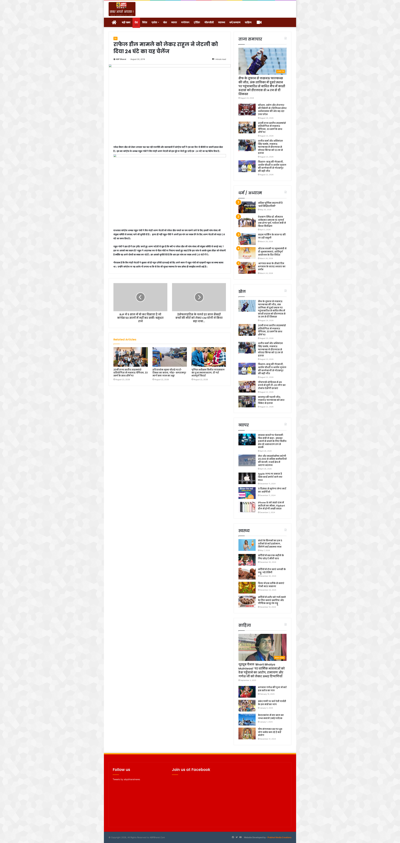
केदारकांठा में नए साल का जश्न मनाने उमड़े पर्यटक (271, 717)
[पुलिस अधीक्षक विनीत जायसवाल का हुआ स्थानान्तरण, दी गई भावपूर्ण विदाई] (209, 357)
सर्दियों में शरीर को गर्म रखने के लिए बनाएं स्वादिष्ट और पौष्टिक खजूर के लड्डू (272, 600)
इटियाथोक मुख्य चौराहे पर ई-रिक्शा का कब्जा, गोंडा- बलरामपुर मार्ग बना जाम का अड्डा (169, 372)
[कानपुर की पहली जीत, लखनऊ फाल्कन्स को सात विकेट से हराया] (247, 401)
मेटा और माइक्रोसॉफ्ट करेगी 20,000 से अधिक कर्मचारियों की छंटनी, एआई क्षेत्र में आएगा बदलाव (272, 460)
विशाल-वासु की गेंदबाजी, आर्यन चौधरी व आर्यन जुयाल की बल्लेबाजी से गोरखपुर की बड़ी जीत (272, 166)
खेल (165, 22)
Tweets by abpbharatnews (126, 779)
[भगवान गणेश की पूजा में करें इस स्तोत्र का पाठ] (247, 692)
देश (136, 22)
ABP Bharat (121, 59)
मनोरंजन (185, 22)
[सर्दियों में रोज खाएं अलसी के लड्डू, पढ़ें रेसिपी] (247, 574)
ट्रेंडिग (197, 22)
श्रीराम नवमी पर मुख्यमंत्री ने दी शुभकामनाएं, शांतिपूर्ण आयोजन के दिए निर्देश (272, 251)
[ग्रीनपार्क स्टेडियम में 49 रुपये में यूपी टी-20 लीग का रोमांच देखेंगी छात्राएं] (247, 387)
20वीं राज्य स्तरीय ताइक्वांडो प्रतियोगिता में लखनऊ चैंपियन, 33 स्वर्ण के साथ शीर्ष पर (130, 372)
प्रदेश (154, 22)
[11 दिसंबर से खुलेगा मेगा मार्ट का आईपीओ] (247, 493)
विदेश (144, 22)
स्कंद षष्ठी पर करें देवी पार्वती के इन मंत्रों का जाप (272, 703)
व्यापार (174, 22)
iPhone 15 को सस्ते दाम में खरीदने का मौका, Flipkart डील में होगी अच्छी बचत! (271, 505)
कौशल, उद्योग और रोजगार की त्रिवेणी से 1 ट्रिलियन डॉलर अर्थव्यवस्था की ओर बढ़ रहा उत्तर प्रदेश (272, 109)
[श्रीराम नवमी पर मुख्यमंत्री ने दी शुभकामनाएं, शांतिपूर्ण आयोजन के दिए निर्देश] (247, 253)
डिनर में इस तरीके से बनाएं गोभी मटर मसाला (271, 585)
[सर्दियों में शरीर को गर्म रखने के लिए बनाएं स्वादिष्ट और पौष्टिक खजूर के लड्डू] (247, 601)
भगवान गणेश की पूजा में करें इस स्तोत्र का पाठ (272, 689)
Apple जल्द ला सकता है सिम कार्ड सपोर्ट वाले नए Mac (270, 476)
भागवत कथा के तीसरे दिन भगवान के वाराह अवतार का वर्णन (271, 266)
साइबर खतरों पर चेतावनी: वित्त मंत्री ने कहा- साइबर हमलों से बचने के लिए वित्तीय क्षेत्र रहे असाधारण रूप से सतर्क (272, 441)
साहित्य (248, 22)
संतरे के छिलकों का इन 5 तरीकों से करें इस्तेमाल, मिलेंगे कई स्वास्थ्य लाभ (270, 543)
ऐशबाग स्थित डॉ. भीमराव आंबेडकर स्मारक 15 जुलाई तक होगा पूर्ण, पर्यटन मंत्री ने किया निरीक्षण (272, 221)
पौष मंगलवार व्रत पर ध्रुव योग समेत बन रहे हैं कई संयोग (270, 732)
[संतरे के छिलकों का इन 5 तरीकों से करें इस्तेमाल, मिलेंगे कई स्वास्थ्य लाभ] (247, 545)
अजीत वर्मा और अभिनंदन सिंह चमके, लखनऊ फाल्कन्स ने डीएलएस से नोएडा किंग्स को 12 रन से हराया (270, 147)
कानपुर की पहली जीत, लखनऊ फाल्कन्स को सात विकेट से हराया (271, 400)
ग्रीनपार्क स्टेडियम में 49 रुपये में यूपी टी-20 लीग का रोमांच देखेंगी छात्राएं (272, 385)
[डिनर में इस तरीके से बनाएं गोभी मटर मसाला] (247, 588)
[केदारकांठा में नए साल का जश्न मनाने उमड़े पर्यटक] (247, 719)
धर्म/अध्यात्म (234, 22)
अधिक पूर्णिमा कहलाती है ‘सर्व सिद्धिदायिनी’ (270, 204)
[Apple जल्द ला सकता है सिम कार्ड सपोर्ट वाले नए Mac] (247, 478)
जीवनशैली (209, 22)
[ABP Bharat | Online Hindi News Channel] (122, 9)
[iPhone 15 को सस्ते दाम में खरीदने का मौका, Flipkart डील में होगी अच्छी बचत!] (247, 507)
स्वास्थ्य (221, 22)
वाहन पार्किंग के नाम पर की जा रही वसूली (272, 236)
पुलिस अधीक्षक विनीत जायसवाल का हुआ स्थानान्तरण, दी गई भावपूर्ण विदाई (208, 372)
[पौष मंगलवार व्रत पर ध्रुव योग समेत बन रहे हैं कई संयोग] (247, 733)
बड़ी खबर (126, 22)
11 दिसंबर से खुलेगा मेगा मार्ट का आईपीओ (272, 490)
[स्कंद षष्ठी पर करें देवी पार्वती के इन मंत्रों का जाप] (247, 706)
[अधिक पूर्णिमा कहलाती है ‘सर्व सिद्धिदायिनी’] (247, 207)
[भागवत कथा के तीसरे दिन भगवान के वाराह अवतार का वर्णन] (247, 268)
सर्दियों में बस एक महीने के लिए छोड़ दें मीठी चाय (271, 557)
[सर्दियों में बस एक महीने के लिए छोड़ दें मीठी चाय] (247, 560)
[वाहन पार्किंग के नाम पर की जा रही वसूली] (247, 239)
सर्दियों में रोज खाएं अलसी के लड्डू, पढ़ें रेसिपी (272, 571)
